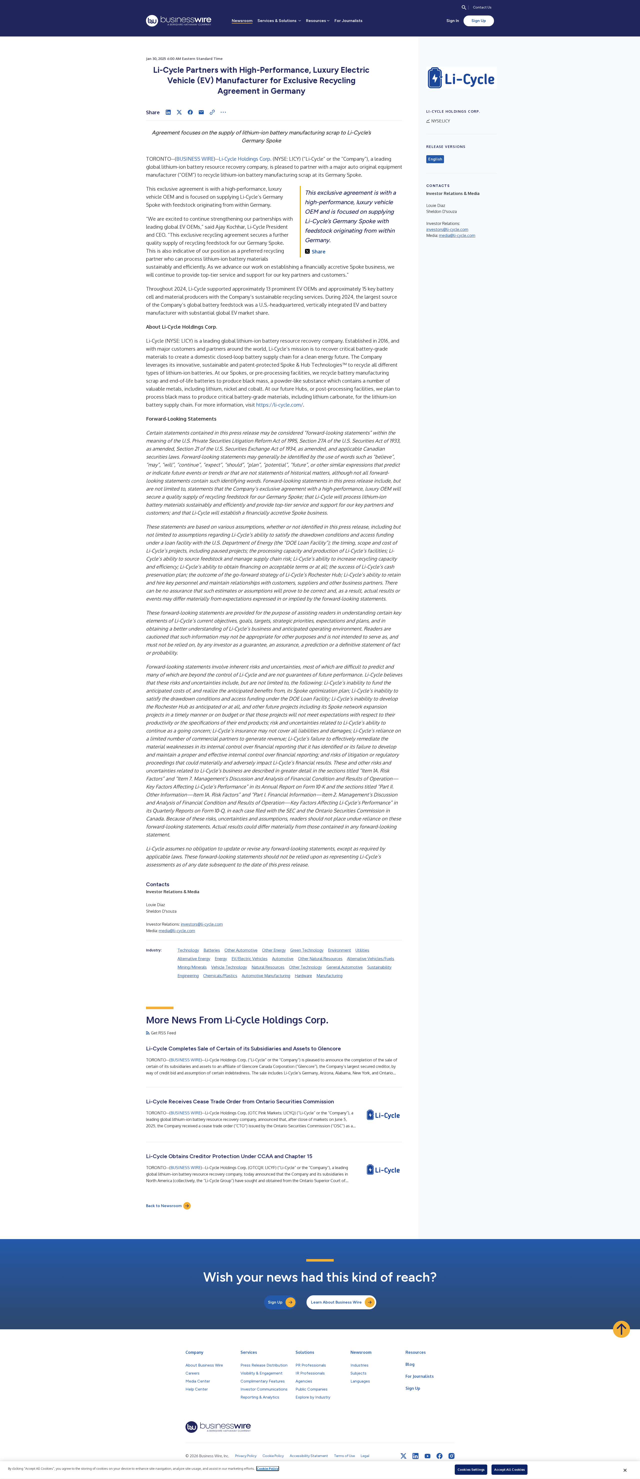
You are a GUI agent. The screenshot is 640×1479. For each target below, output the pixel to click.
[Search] (464, 7)
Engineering (188, 975)
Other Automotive (241, 950)
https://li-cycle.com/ (279, 404)
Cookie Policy (267, 1469)
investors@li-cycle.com (202, 924)
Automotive (283, 958)
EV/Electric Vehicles (250, 958)
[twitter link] (403, 1456)
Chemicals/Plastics (220, 975)
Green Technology (307, 950)
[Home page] (178, 20)
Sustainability (379, 967)
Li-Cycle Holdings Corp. (245, 158)
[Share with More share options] (223, 112)
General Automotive (344, 967)
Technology (188, 950)
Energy (221, 958)
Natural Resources (268, 967)
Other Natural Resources (320, 958)
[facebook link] (439, 1456)
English (435, 159)
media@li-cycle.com (177, 930)
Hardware (303, 975)
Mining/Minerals (192, 967)
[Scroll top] (621, 1329)
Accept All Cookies (509, 1470)
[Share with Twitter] (179, 112)
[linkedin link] (415, 1456)
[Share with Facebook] (190, 112)
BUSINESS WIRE (195, 158)
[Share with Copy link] (212, 112)
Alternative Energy (194, 958)
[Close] (625, 1470)
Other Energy (274, 950)
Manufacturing (329, 975)
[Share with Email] (201, 112)
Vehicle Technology (229, 967)
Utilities (362, 950)
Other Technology (305, 967)
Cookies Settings (471, 1470)
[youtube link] (427, 1456)
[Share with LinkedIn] (168, 112)
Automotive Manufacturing (266, 975)
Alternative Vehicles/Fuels (370, 958)
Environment (339, 950)
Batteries (212, 950)
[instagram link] (451, 1456)
